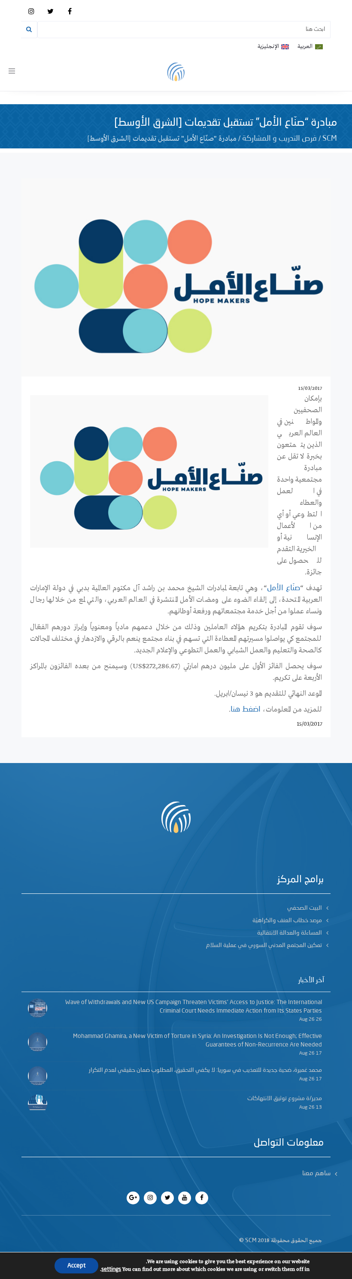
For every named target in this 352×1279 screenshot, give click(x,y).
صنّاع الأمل (283, 588)
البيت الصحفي (304, 908)
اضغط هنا (246, 709)
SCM (329, 138)
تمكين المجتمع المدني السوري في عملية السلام (264, 945)
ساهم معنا (316, 1173)
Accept (76, 1266)
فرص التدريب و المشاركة (279, 138)
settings (111, 1269)
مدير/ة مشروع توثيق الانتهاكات (284, 1098)
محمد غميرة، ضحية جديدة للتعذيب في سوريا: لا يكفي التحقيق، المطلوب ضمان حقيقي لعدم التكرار (205, 1070)
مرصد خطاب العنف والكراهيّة (287, 920)
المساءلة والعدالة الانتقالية (289, 933)
